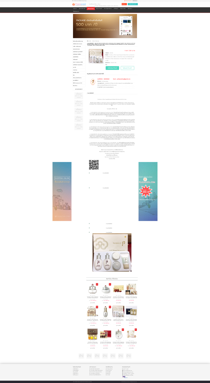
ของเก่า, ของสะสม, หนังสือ (78, 62)
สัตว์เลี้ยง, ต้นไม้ (76, 72)
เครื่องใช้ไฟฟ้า (75, 56)
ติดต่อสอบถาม (76, 11)
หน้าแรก (75, 8)
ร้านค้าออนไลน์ (79, 381)
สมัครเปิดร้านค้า (82, 8)
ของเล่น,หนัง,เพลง (76, 49)
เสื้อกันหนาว (76, 373)
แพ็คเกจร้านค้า (91, 8)
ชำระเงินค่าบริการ (108, 8)
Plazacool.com (126, 381)
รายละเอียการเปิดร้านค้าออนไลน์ (96, 370)
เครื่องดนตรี (75, 59)
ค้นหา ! (124, 4)
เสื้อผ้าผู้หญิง (76, 370)
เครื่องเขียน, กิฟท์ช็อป (77, 54)
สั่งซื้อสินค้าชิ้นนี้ (112, 68)
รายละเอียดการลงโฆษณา (95, 373)
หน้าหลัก (89, 41)
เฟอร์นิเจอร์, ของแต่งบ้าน (77, 64)
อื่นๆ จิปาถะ (75, 85)
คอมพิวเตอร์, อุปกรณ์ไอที (77, 51)
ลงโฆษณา (116, 8)
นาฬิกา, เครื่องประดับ (77, 46)
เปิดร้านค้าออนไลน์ (128, 0)
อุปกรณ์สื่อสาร (75, 80)
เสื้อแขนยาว (76, 374)
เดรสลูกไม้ (76, 371)
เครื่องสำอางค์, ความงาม (77, 43)
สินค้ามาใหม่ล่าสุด (95, 41)
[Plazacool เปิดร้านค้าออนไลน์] (79, 4)
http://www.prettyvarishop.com (108, 87)
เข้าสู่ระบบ (135, 0)
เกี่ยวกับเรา (130, 8)
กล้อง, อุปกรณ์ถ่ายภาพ (77, 77)
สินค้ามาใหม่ (123, 8)
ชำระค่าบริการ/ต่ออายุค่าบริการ (96, 371)
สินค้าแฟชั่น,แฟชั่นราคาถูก (78, 41)
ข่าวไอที (108, 374)
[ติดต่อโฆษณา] (78, 95)
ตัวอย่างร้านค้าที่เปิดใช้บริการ (95, 374)
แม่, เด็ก (74, 67)
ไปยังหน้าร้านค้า (127, 68)
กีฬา (74, 75)
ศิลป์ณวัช (108, 373)
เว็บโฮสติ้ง (109, 371)
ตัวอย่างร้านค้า (99, 8)
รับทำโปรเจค (109, 370)
